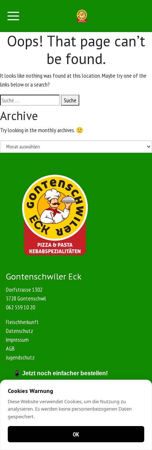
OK (76, 434)
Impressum (17, 339)
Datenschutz (19, 330)
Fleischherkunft (22, 322)
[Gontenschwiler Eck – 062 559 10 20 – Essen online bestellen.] (82, 16)
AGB (10, 348)
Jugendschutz (20, 357)
